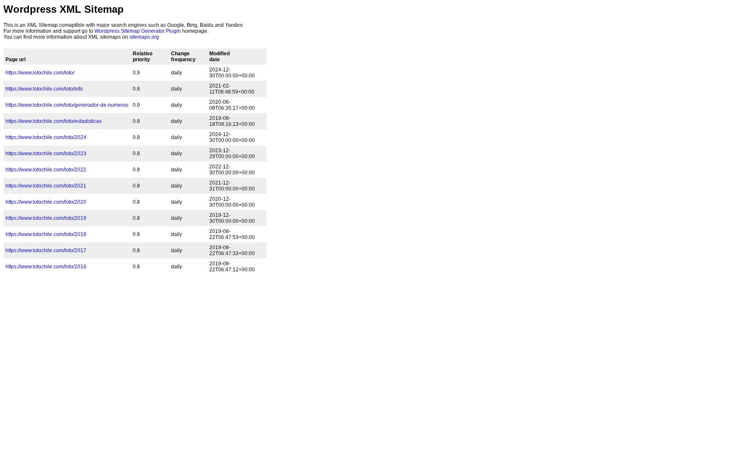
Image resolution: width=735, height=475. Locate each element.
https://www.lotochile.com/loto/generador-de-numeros (67, 105)
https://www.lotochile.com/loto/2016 (46, 267)
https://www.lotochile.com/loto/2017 (46, 250)
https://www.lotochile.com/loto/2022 (46, 170)
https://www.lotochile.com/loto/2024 (46, 137)
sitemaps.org (144, 37)
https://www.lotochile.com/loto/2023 (46, 153)
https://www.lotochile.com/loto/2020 (46, 202)
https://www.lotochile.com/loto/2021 (46, 186)
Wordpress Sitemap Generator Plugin (137, 31)
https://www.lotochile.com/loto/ (40, 73)
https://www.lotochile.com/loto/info (44, 89)
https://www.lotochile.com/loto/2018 (46, 234)
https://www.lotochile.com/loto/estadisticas (54, 121)
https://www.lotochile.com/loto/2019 (46, 218)
